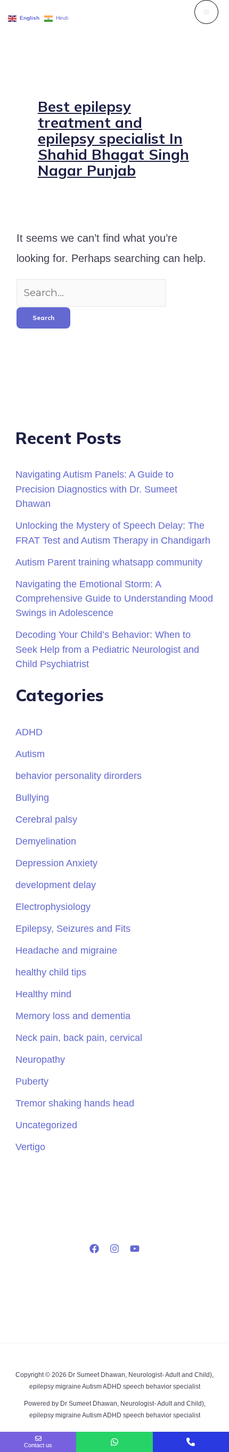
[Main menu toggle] (206, 12)
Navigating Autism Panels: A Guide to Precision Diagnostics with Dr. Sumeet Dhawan (96, 489)
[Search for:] (91, 292)
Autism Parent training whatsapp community (108, 562)
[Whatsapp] (114, 1442)
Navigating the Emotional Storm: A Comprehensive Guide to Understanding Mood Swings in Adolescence (114, 598)
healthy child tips (50, 972)
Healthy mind (43, 993)
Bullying (32, 797)
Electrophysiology (53, 906)
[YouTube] (135, 1248)
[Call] (191, 1442)
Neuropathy (40, 1059)
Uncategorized (46, 1124)
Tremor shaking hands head (74, 1103)
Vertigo (30, 1146)
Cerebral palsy (46, 819)
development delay (55, 884)
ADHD (29, 731)
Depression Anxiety (56, 862)
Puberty (31, 1081)
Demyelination (45, 841)
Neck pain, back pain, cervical (78, 1037)
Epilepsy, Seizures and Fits (72, 928)
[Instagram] (114, 1248)
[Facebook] (94, 1248)
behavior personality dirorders (78, 775)
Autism (30, 753)
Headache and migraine (66, 950)
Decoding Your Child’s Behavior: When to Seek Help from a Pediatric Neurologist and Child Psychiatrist (107, 649)
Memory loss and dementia (72, 1015)
